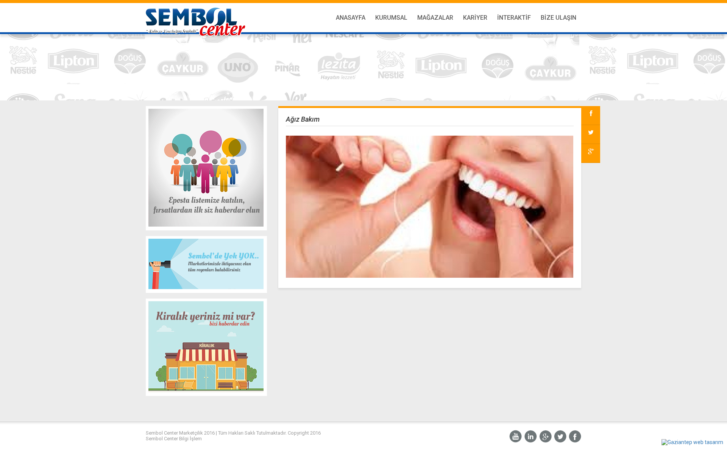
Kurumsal (391, 17)
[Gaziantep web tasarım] (692, 442)
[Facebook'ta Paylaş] (590, 115)
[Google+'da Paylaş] (590, 153)
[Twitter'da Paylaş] (590, 134)
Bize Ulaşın (558, 17)
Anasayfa (350, 17)
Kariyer (475, 17)
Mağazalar (435, 17)
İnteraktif (514, 17)
